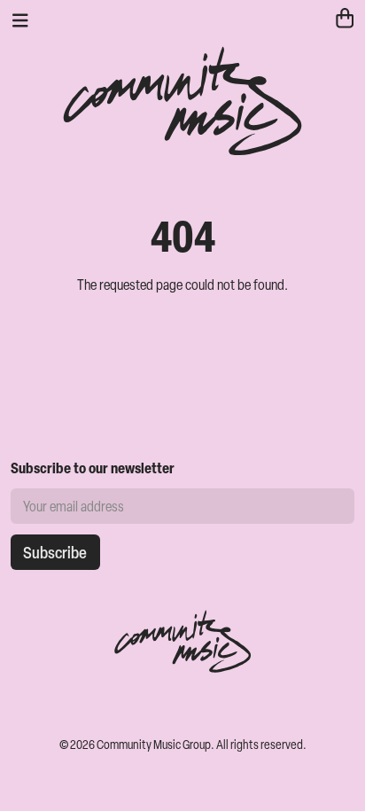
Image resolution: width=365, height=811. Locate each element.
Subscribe (55, 552)
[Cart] (344, 20)
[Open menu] (20, 20)
